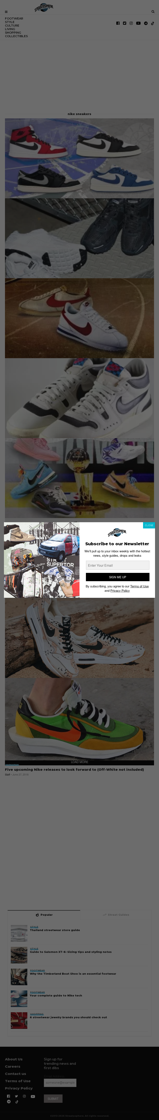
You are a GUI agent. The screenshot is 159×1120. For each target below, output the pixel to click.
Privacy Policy (120, 590)
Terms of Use (139, 586)
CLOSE (149, 525)
